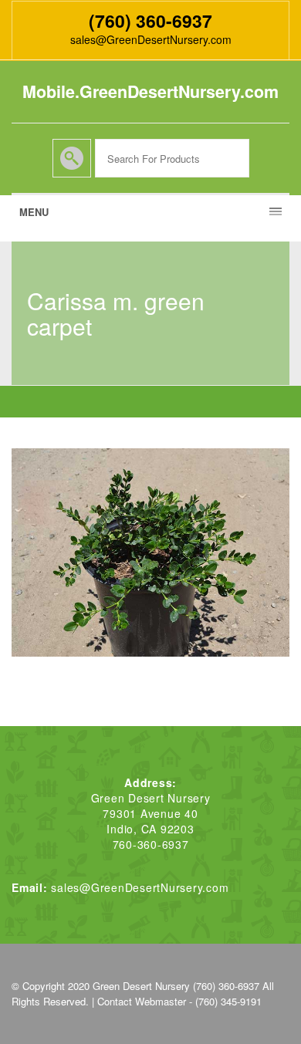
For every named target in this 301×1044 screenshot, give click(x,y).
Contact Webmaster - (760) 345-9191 (179, 1001)
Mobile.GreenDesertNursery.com (150, 91)
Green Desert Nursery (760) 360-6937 (176, 985)
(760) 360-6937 (150, 20)
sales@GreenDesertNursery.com (151, 39)
